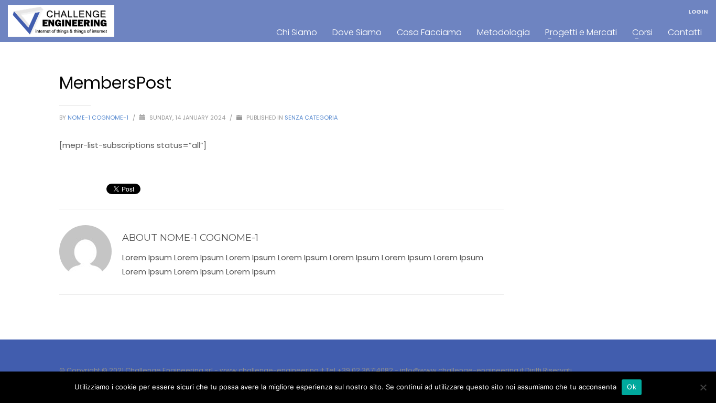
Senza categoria (311, 117)
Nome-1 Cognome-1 (99, 117)
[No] (703, 387)
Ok (631, 387)
